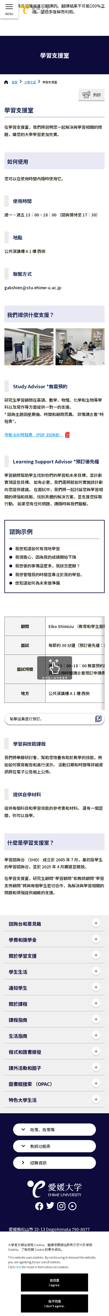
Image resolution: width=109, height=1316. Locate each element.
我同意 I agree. (54, 1282)
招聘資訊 (38, 1163)
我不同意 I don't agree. (54, 1303)
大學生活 (30, 82)
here (18, 1266)
